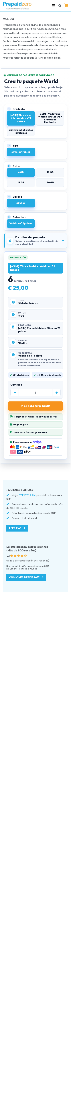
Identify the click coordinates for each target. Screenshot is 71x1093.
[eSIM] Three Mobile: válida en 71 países (20, 118)
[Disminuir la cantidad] (15, 392)
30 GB (50, 182)
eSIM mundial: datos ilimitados (21, 131)
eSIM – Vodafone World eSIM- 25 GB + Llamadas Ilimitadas (50, 118)
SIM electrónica (20, 151)
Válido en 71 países (20, 223)
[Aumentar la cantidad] (56, 392)
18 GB (20, 182)
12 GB (50, 172)
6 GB (21, 172)
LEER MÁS (15, 528)
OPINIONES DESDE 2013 (24, 577)
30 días (20, 202)
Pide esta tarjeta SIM (35, 406)
